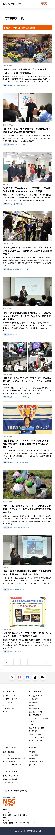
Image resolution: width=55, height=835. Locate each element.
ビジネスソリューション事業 (38, 718)
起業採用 (32, 758)
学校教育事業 (33, 699)
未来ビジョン (7, 712)
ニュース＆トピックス (10, 782)
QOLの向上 (32, 765)
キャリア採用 (33, 755)
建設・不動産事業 (35, 715)
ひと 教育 (7, 755)
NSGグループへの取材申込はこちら (15, 791)
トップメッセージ (9, 696)
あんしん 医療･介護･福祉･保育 (14, 758)
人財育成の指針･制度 (36, 761)
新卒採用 (32, 752)
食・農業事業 (33, 731)
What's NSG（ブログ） (11, 779)
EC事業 (31, 725)
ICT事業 (31, 721)
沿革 (4, 705)
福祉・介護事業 (34, 709)
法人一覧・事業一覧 (35, 696)
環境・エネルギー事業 (36, 728)
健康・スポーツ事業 (35, 712)
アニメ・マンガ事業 (35, 741)
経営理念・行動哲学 (10, 699)
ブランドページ (8, 709)
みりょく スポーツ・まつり (13, 765)
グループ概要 (7, 702)
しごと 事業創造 (9, 761)
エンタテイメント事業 (36, 737)
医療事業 (32, 705)
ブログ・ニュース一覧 (10, 776)
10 (39, 662)
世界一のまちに (8, 752)
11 (47, 662)
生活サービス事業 (35, 734)
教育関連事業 (33, 702)
